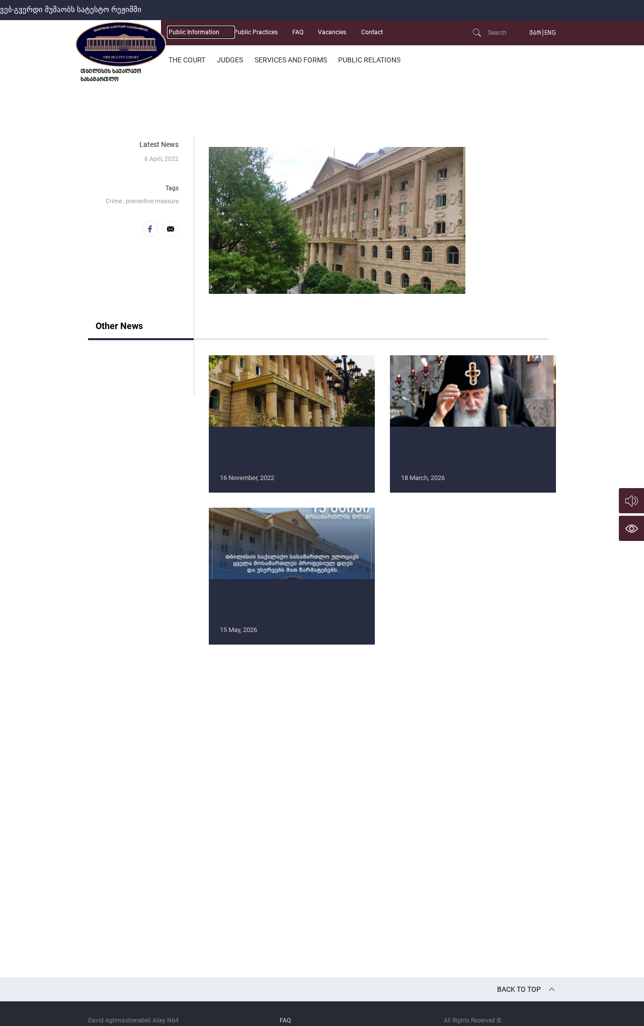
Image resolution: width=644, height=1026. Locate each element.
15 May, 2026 (238, 630)
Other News (119, 326)
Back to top (519, 989)
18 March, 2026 (423, 478)
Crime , (116, 201)
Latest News (159, 144)
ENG (550, 32)
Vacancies (332, 32)
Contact (372, 32)
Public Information (194, 32)
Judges (230, 60)
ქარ (535, 32)
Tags (172, 188)
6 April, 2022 (161, 159)
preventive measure (152, 201)
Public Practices (256, 32)
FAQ (297, 32)
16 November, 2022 (247, 478)
